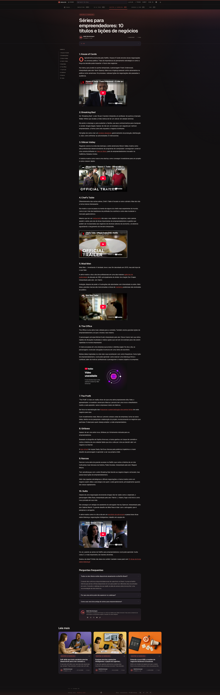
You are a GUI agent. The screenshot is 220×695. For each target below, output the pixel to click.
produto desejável (105, 133)
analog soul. (77, 692)
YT (147, 692)
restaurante (97, 218)
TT (150, 692)
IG (140, 692)
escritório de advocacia (116, 514)
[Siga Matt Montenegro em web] (87, 617)
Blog (117, 692)
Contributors (123, 692)
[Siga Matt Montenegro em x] (94, 617)
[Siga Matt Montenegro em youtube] (97, 617)
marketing (119, 287)
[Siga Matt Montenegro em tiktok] (100, 617)
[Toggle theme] (160, 2)
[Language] (156, 2)
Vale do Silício (102, 151)
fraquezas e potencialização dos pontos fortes (116, 410)
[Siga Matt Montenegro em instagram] (90, 617)
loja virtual (84, 449)
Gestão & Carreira (87, 14)
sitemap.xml (76, 688)
